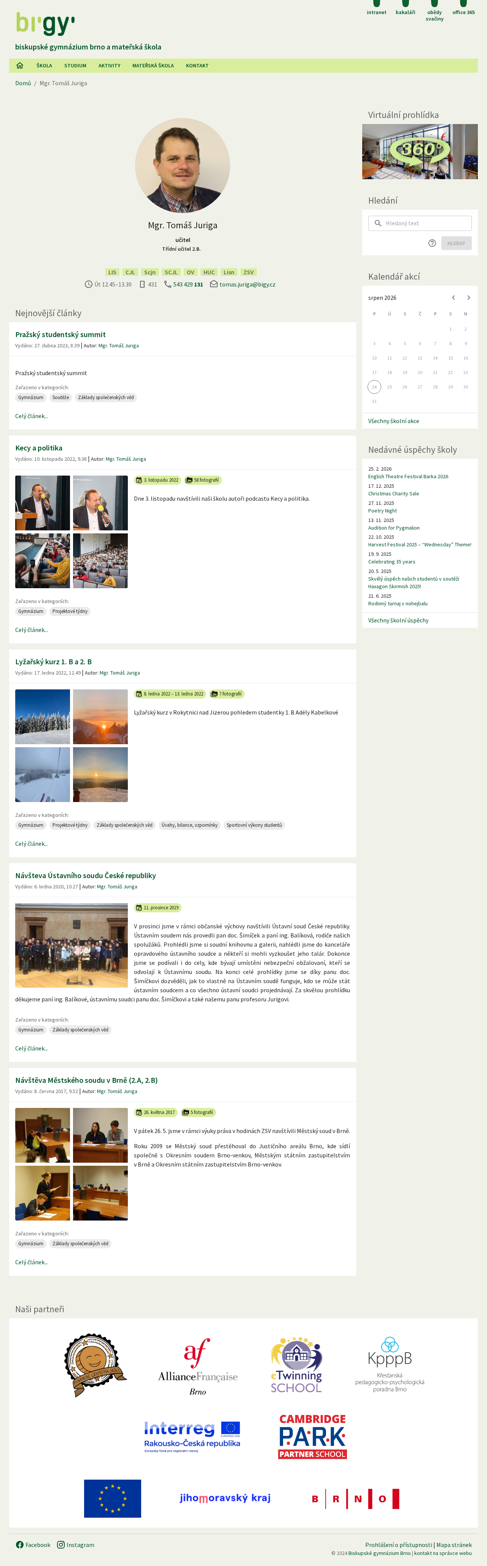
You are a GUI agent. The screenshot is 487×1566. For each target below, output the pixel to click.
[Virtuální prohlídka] (420, 151)
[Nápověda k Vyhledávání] (432, 243)
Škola (44, 65)
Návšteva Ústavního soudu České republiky (85, 875)
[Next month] (468, 297)
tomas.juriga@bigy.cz (247, 284)
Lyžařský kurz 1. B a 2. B (53, 661)
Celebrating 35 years (391, 561)
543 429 (188, 284)
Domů (23, 83)
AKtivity (109, 65)
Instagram (79, 1544)
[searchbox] (429, 223)
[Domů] (19, 65)
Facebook (37, 1544)
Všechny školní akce (393, 421)
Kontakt (197, 65)
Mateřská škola (153, 65)
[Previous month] (453, 297)
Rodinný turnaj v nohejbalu (398, 603)
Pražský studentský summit (60, 334)
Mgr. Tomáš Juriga (119, 345)
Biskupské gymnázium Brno (380, 1553)
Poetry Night (382, 510)
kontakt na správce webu (443, 1553)
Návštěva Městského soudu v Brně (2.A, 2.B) (86, 1080)
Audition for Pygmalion (394, 527)
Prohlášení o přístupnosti (398, 1544)
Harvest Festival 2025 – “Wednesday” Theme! (419, 544)
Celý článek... (31, 416)
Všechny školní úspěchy (398, 620)
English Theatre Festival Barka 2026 (408, 476)
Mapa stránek (454, 1544)
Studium (75, 65)
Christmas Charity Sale (393, 493)
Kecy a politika (38, 447)
